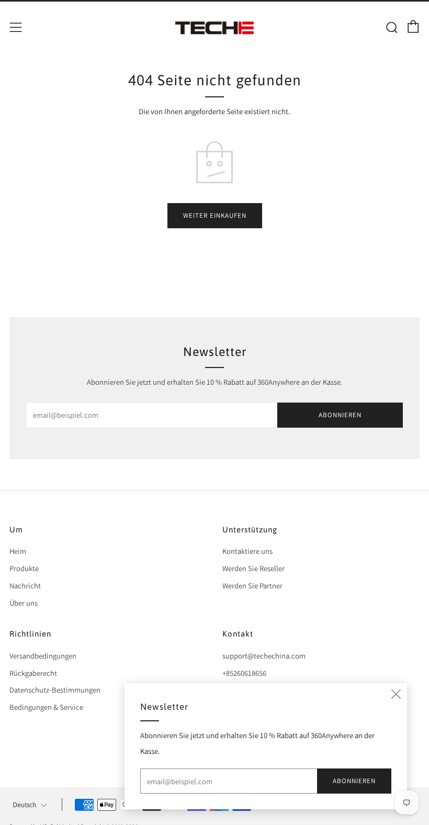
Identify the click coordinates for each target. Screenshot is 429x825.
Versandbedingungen (42, 656)
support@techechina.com (264, 656)
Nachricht (25, 585)
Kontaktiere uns (247, 551)
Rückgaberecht (33, 673)
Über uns (23, 603)
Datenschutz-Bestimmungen (54, 690)
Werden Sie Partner (252, 585)
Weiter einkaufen (214, 215)
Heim (17, 551)
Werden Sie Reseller (253, 568)
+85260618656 (244, 673)
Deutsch (24, 805)
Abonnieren (340, 414)
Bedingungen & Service (46, 707)
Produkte (24, 568)
